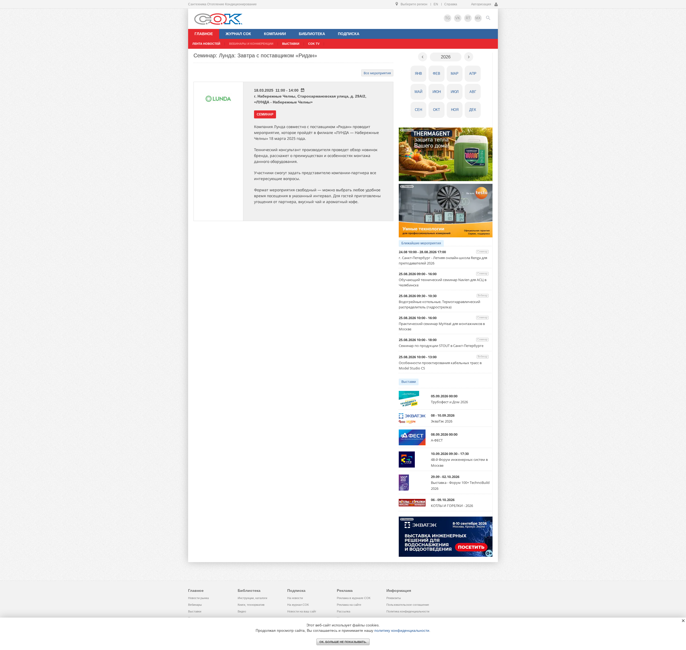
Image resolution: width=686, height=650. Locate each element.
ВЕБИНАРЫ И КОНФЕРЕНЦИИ (251, 43)
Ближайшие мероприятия (421, 243)
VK (457, 18)
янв (418, 74)
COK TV (313, 43)
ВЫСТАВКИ (290, 43)
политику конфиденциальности (401, 630)
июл (455, 92)
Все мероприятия (377, 73)
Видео (242, 611)
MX (478, 18)
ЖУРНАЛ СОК (238, 34)
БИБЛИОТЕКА (312, 34)
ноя (454, 110)
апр (472, 74)
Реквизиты (393, 598)
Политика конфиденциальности (407, 611)
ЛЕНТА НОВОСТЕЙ (206, 43)
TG (447, 18)
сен (418, 110)
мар (454, 74)
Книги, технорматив (251, 604)
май (418, 92)
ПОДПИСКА (348, 34)
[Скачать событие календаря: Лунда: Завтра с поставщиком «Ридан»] (302, 90)
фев (436, 74)
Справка (450, 4)
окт (436, 110)
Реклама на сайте (349, 604)
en (436, 4)
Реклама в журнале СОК (353, 598)
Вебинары (195, 604)
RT (468, 18)
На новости (295, 598)
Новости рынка (198, 598)
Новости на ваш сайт (301, 611)
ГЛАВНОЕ (204, 34)
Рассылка (343, 611)
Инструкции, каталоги (252, 598)
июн (437, 92)
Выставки (408, 382)
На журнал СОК (298, 604)
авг (472, 92)
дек (472, 110)
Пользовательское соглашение (407, 604)
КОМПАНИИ (275, 34)
